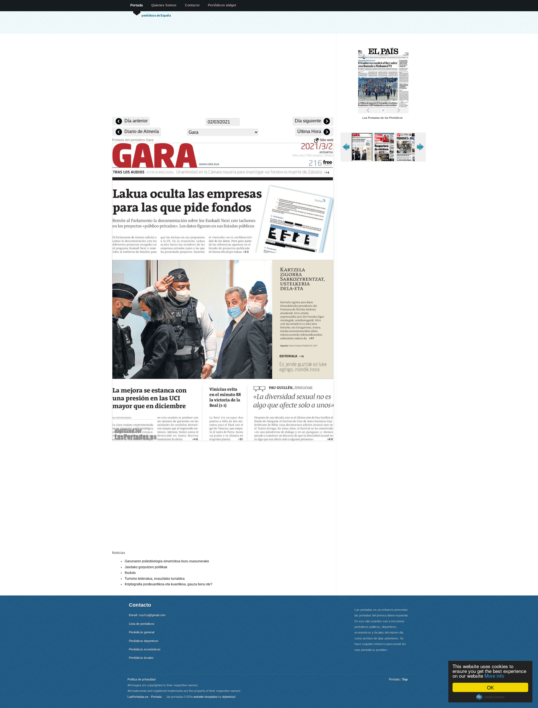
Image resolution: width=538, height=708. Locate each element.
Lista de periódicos (141, 623)
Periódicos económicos (145, 649)
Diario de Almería (141, 131)
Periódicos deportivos (143, 641)
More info (494, 675)
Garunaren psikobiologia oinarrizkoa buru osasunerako (167, 561)
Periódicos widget (222, 5)
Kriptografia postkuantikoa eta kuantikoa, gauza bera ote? (168, 584)
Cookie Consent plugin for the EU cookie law (490, 697)
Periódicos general (141, 632)
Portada (136, 5)
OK (490, 687)
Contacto (192, 5)
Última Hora (309, 131)
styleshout (228, 697)
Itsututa (130, 573)
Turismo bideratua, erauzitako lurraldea (155, 579)
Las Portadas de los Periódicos (382, 117)
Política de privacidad (141, 679)
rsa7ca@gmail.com (152, 615)
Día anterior (135, 120)
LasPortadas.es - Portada (144, 697)
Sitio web (326, 140)
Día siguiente (308, 120)
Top (405, 679)
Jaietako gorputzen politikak (146, 567)
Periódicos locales (141, 657)
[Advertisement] (222, 75)
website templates (205, 697)
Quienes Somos (164, 5)
